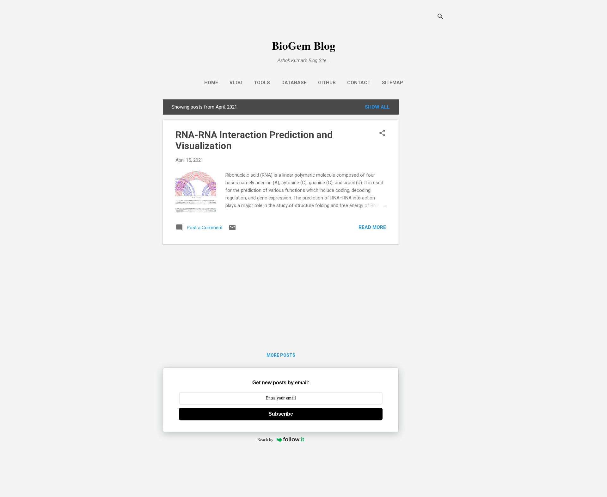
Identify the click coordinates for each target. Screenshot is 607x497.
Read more (372, 227)
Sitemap (392, 82)
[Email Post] (232, 230)
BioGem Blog (303, 45)
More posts (281, 355)
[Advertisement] (424, 194)
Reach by (265, 439)
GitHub (327, 82)
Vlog (236, 82)
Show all (377, 107)
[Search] (440, 17)
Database (294, 82)
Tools (262, 82)
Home (211, 82)
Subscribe (280, 414)
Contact (359, 82)
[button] (382, 133)
